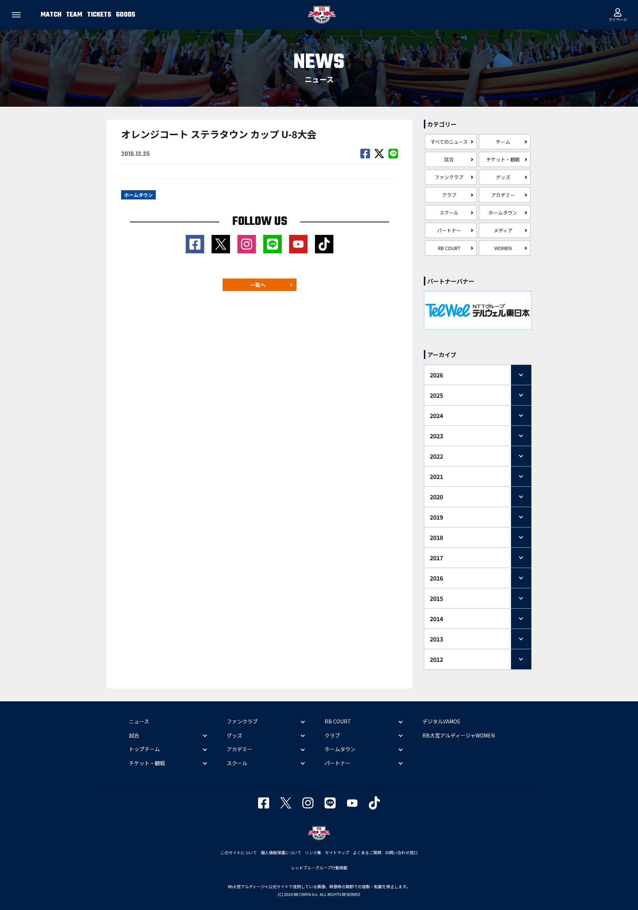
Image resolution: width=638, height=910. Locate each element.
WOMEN (503, 248)
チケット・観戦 (503, 159)
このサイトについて (238, 852)
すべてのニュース (449, 141)
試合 (449, 159)
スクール (449, 212)
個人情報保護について (281, 852)
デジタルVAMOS (441, 721)
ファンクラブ (449, 177)
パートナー (449, 230)
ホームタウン (502, 212)
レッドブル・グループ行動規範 (319, 867)
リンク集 (313, 852)
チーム (503, 141)
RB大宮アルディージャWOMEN (458, 735)
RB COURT (449, 248)
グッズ (503, 177)
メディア (503, 230)
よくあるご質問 (367, 852)
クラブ (449, 194)
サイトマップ (337, 852)
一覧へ (257, 284)
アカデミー (503, 194)
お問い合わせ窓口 (401, 852)
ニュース (139, 721)
